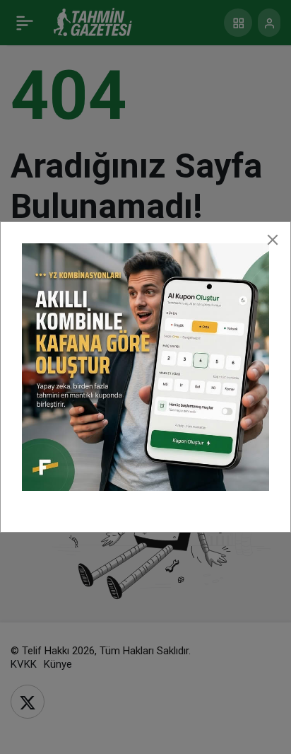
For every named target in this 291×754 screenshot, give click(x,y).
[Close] (272, 239)
